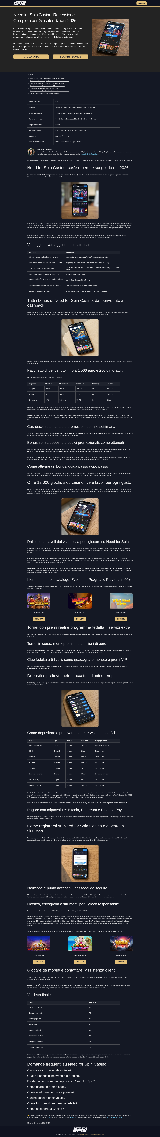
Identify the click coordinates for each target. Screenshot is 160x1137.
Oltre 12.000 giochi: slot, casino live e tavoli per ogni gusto (47, 83)
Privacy (87, 1134)
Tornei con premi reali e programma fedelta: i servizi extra (47, 86)
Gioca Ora (141, 3)
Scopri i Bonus (70, 56)
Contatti (82, 1134)
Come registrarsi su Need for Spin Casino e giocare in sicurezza (49, 91)
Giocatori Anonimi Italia (114, 1117)
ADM (49, 1117)
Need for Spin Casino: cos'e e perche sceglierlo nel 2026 (47, 78)
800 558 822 (73, 1117)
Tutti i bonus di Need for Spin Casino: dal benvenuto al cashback (49, 81)
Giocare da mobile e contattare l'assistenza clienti (45, 93)
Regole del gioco (93, 1134)
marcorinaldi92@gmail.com (90, 154)
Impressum (101, 1134)
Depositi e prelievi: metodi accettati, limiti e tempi (44, 88)
